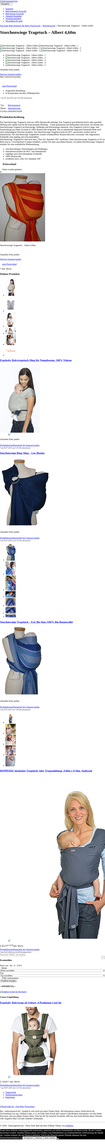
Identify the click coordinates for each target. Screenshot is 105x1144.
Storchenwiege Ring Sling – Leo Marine (22, 453)
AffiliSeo (69, 1125)
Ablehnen (39, 1138)
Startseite (9, 9)
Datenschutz (10, 1092)
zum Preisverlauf (9, 86)
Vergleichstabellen (13, 18)
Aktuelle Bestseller (13, 16)
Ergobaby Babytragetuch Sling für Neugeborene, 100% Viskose (36, 360)
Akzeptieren (28, 1138)
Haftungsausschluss (13, 1095)
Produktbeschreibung (9, 445)
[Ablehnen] (58, 1138)
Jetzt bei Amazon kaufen (10, 74)
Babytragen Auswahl (14, 14)
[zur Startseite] (9, 1)
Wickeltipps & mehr (14, 21)
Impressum (10, 1097)
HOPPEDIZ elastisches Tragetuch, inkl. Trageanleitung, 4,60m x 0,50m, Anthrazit (46, 770)
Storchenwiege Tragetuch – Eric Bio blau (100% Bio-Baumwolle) (36, 622)
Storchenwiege (49, 26)
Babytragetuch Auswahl (15, 11)
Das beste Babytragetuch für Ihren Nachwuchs (20, 26)
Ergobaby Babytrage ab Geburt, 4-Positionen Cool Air (31, 1002)
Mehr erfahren (50, 1138)
